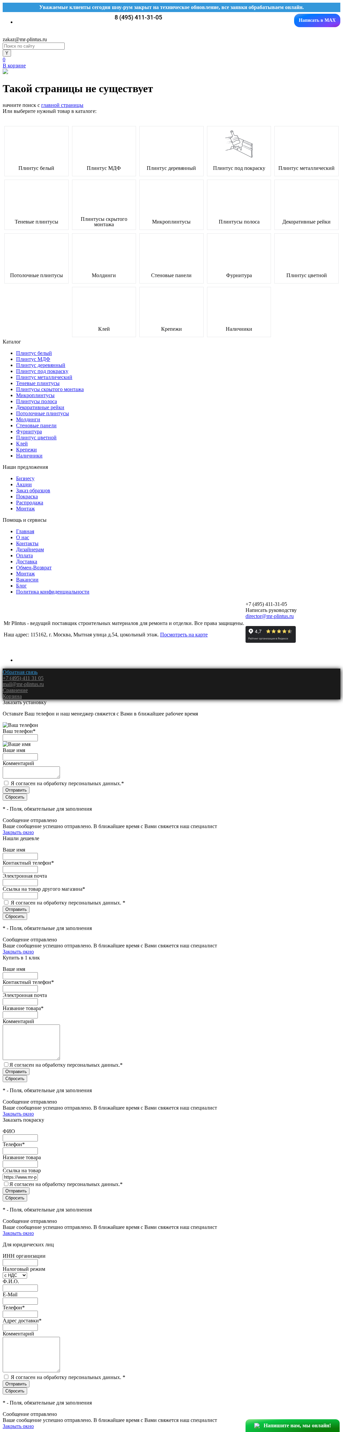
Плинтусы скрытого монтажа (104, 221)
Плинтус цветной (306, 275)
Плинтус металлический (306, 168)
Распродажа (29, 502)
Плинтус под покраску (239, 168)
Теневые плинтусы (36, 222)
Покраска (27, 496)
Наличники (239, 329)
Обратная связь (20, 672)
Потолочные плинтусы (36, 275)
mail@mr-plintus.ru (23, 684)
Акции (24, 484)
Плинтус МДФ (104, 168)
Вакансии (27, 579)
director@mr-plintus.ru (270, 616)
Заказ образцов (33, 490)
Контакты (27, 543)
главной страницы (62, 105)
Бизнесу (25, 478)
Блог (21, 585)
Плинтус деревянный (171, 168)
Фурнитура (239, 275)
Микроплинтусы (171, 222)
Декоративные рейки (306, 222)
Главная (25, 531)
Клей (104, 329)
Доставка (26, 561)
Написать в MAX (317, 20)
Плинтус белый (36, 168)
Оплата (24, 555)
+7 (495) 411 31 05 (23, 678)
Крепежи (171, 329)
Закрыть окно (18, 832)
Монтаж (25, 508)
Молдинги (104, 275)
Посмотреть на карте (184, 634)
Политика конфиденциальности (52, 592)
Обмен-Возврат (34, 567)
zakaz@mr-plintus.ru (25, 39)
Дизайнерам (30, 549)
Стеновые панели (171, 275)
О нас (22, 537)
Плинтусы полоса (239, 222)
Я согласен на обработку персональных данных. (67, 783)
